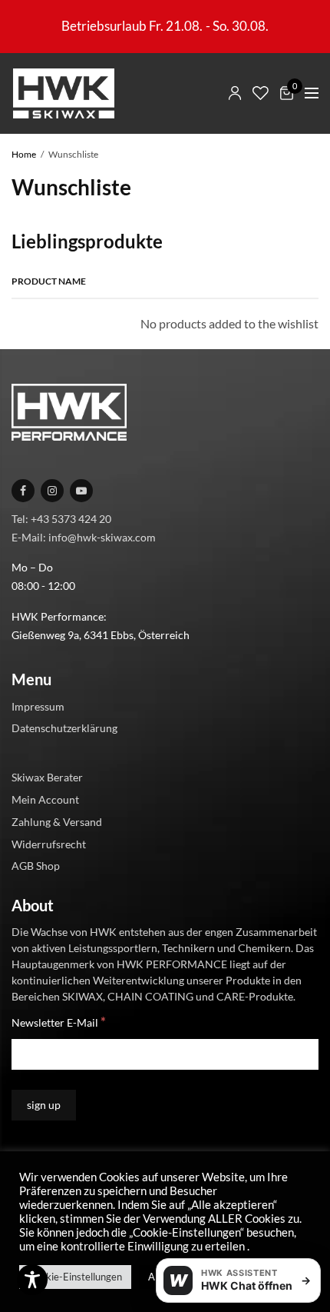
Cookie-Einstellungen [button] (75, 1276)
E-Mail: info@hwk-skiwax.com (84, 536)
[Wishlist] (260, 93)
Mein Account (45, 799)
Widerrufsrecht (49, 843)
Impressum (38, 705)
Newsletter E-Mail (59, 1022)
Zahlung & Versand (57, 820)
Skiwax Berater (47, 777)
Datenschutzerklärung (64, 727)
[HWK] (63, 93)
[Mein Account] (235, 93)
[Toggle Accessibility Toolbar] (32, 1280)
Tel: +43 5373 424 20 (61, 517)
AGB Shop (36, 865)
